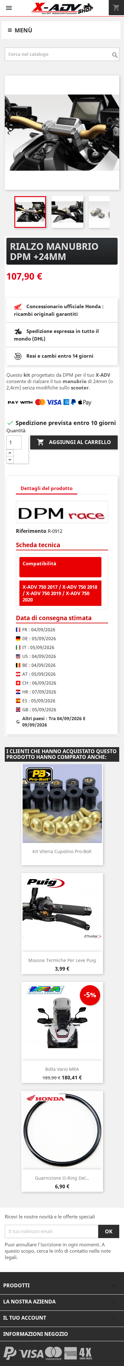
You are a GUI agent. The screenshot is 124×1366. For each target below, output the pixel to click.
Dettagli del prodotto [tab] (46, 488)
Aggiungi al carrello (74, 442)
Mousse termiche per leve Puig (62, 960)
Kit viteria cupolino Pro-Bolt (62, 851)
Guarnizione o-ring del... (62, 1178)
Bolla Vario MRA (62, 1069)
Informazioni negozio (35, 1333)
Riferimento (31, 531)
